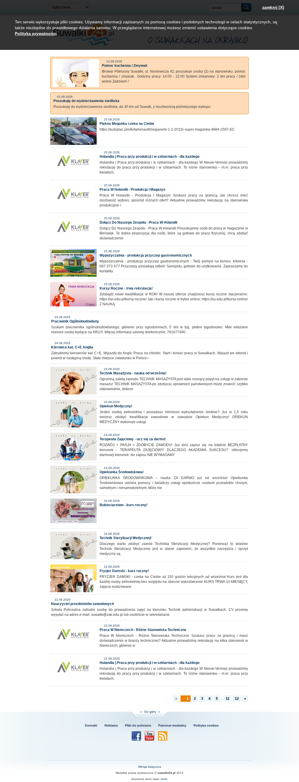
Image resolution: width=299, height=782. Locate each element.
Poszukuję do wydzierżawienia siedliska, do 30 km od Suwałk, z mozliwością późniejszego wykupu (132, 107)
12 (237, 699)
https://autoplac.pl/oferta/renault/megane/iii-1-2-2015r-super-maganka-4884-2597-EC (167, 129)
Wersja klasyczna (149, 766)
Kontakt (91, 725)
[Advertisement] (94, 750)
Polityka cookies (206, 725)
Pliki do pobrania (138, 725)
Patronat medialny (172, 725)
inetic (164, 779)
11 (228, 699)
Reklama (111, 725)
